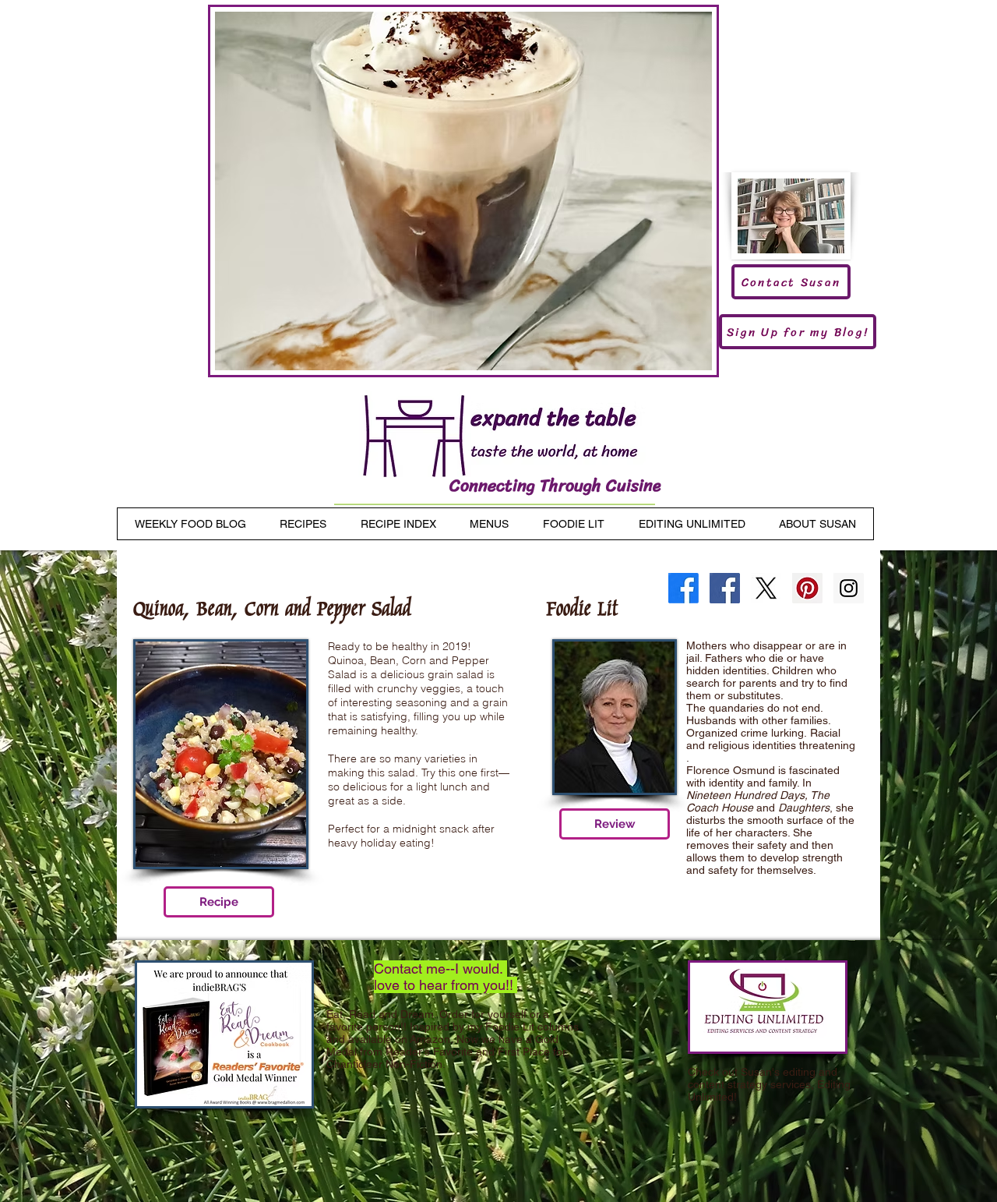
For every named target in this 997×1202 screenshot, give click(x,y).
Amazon (430, 1039)
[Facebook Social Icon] (725, 588)
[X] (766, 588)
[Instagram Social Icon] (848, 588)
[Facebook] (683, 588)
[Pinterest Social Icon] (807, 588)
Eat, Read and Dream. (381, 1014)
